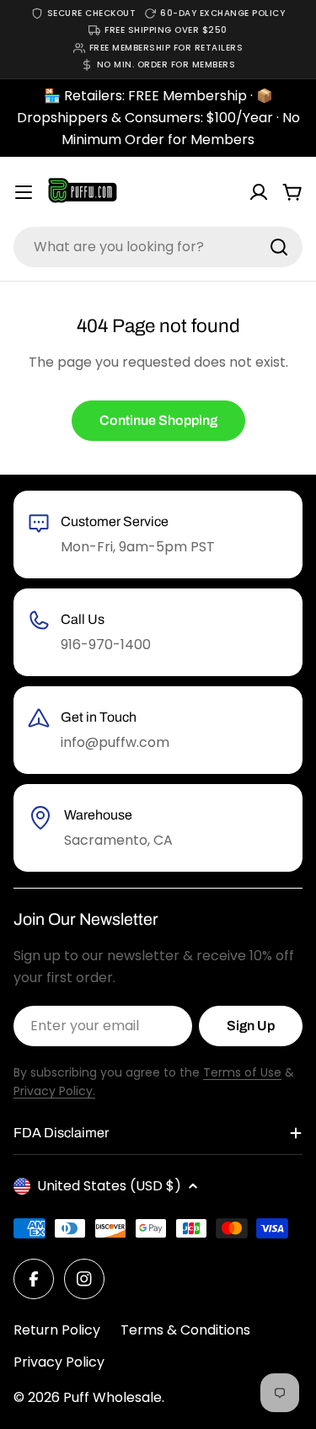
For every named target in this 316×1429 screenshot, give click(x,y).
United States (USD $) (109, 1185)
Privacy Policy (58, 1362)
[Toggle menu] (23, 192)
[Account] (259, 192)
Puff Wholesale (112, 1397)
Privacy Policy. (54, 1090)
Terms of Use (242, 1072)
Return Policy (56, 1330)
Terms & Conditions (185, 1330)
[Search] (279, 247)
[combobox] (158, 247)
